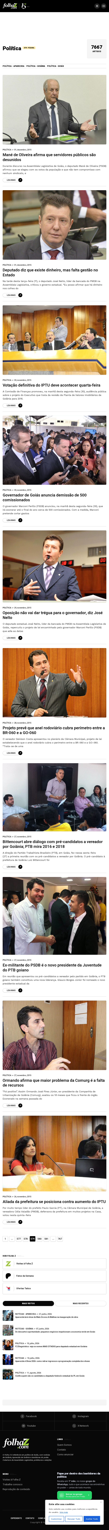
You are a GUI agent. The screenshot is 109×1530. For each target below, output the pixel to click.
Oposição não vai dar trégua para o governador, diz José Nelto (53, 615)
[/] (97, 6)
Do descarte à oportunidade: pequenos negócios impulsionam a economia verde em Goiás (55, 1331)
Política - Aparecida (13, 66)
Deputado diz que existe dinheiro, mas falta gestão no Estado (50, 272)
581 (46, 1239)
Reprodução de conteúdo (16, 1489)
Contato (61, 1450)
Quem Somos (64, 1445)
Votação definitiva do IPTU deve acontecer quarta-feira (51, 385)
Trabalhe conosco (12, 1484)
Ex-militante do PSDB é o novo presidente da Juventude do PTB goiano (52, 967)
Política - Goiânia (35, 66)
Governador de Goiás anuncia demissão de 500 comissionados (45, 497)
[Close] (100, 1502)
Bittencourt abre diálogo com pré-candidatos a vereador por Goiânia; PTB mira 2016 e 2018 (53, 844)
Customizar (56, 1519)
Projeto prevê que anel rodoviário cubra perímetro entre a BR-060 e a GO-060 (54, 730)
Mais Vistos (28, 1303)
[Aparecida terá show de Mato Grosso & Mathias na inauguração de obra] (8, 1315)
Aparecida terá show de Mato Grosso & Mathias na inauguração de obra (46, 1317)
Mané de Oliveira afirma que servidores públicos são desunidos (49, 157)
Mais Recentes (81, 1303)
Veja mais (64, 1512)
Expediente (16, 1518)
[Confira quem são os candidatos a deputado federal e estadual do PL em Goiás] (8, 1374)
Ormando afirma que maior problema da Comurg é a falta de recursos (54, 1083)
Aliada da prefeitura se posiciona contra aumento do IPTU (54, 1202)
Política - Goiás (55, 66)
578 (26, 1239)
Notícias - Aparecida (25, 1314)
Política (7, 149)
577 (19, 1239)
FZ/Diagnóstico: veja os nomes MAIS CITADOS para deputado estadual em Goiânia (51, 1346)
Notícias (19, 1358)
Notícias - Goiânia (24, 1328)
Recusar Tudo (74, 1519)
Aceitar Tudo (92, 1519)
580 (39, 1239)
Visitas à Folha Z (12, 1480)
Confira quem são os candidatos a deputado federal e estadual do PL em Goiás (50, 1376)
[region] (74, 1512)
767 (60, 1239)
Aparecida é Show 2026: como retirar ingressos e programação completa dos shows (52, 1361)
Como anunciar (65, 1454)
